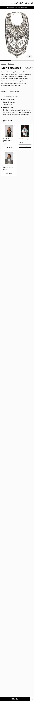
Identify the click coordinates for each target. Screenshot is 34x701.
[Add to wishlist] (32, 699)
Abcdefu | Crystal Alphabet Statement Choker (8, 140)
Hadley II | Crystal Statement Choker (8, 166)
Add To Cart (9, 147)
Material (3, 91)
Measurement (14, 91)
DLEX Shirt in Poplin (24, 138)
